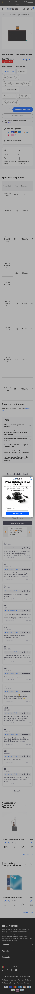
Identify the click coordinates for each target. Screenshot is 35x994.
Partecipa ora (17, 513)
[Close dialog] (31, 478)
